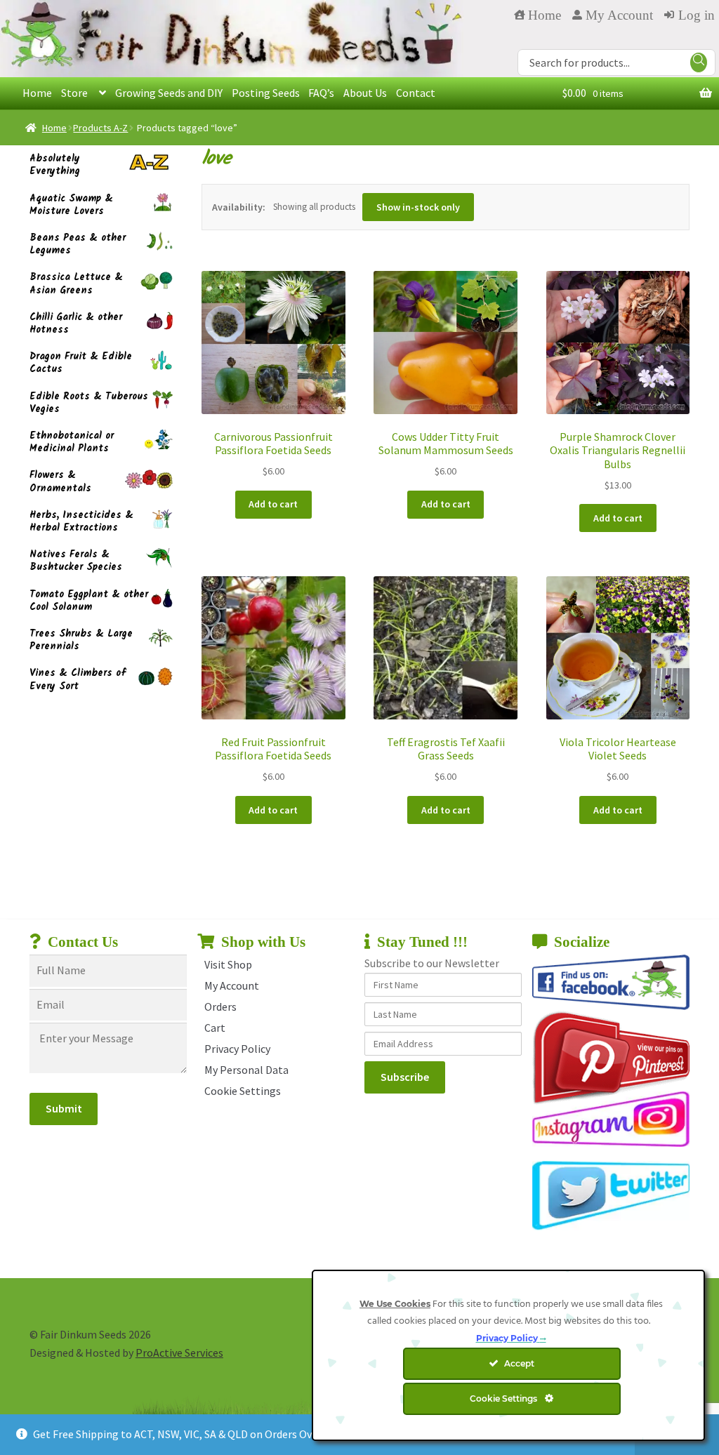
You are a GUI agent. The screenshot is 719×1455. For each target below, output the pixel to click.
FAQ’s (321, 93)
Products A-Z (100, 127)
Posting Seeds (266, 93)
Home (37, 93)
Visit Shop (228, 964)
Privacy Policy (237, 1049)
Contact (415, 93)
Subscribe (405, 1077)
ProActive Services (179, 1353)
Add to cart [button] (273, 504)
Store (74, 93)
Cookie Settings (242, 1091)
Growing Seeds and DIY (169, 93)
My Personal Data (246, 1070)
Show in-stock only (418, 207)
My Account (231, 985)
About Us (365, 93)
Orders (220, 1006)
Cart (214, 1028)
